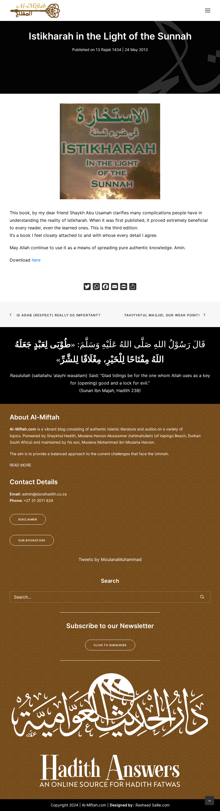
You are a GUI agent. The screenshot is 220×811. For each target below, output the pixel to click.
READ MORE (20, 465)
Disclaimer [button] (27, 519)
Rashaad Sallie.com (152, 805)
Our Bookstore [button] (31, 540)
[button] (207, 10)
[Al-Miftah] (35, 10)
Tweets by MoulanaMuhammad (110, 559)
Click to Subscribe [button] (110, 645)
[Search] (110, 597)
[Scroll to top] (209, 800)
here (36, 260)
